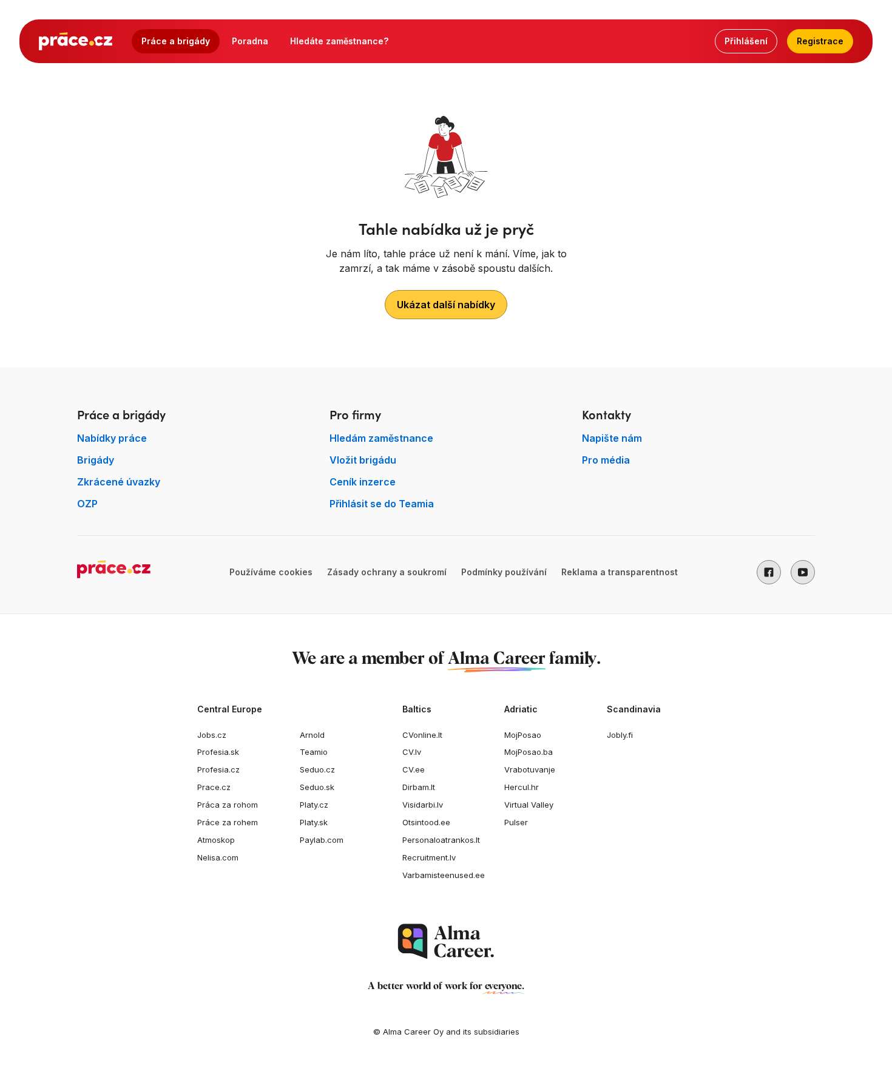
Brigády (95, 460)
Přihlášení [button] (746, 41)
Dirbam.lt (418, 787)
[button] (769, 572)
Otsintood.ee (426, 822)
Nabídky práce (112, 438)
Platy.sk (314, 822)
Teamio (314, 752)
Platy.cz (314, 804)
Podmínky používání (504, 572)
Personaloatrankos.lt (441, 840)
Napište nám (612, 438)
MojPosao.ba (528, 752)
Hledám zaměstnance (381, 438)
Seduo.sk (317, 787)
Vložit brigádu (362, 460)
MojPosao (522, 735)
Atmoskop (216, 840)
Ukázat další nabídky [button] (446, 305)
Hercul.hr (521, 787)
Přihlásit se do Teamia (381, 504)
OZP (87, 504)
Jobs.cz (211, 735)
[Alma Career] (446, 941)
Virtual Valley (528, 804)
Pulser (516, 822)
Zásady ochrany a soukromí (387, 572)
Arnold (312, 735)
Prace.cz (214, 787)
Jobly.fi (620, 735)
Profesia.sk (218, 752)
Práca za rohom (227, 804)
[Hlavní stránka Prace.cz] (75, 41)
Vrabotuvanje (529, 769)
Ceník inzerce (362, 482)
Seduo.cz (317, 769)
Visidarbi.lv (422, 804)
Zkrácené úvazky (118, 482)
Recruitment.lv (429, 857)
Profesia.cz (218, 769)
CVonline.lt (422, 735)
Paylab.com (321, 840)
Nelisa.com (217, 857)
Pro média (606, 460)
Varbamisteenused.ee (443, 875)
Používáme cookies (271, 572)
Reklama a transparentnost (619, 572)
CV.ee (413, 769)
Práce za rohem (227, 822)
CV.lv (411, 752)
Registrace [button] (820, 41)
